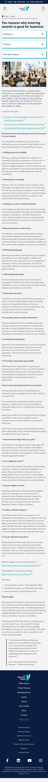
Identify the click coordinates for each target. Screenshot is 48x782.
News (13, 16)
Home (6, 16)
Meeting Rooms (24, 692)
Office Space (24, 683)
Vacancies (24, 748)
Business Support (24, 732)
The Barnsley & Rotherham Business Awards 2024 (24, 128)
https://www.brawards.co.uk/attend (16, 574)
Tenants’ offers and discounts (24, 744)
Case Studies (24, 706)
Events (24, 697)
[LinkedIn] (18, 760)
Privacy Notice (24, 752)
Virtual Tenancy (24, 688)
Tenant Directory (36, 2)
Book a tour (24, 719)
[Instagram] (41, 760)
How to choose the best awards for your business (24, 124)
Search (10, 2)
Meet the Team (24, 740)
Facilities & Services (24, 736)
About (24, 701)
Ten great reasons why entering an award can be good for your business (24, 118)
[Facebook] (7, 760)
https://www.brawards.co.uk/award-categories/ (21, 565)
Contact (24, 715)
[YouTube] (29, 760)
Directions (21, 2)
